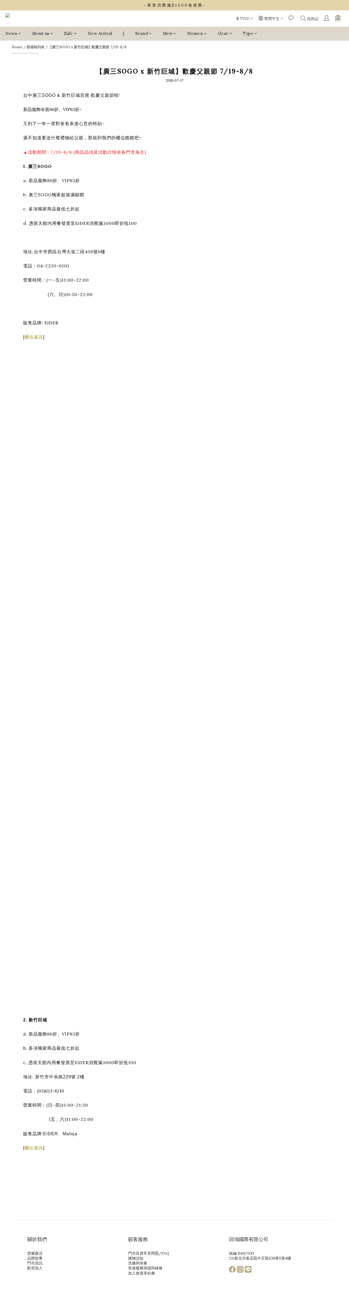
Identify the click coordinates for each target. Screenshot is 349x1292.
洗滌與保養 (137, 1263)
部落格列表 (35, 47)
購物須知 (135, 1258)
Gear (223, 33)
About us (40, 33)
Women (195, 33)
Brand (141, 33)
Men (167, 33)
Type (248, 33)
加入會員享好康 (141, 1273)
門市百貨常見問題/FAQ (148, 1253)
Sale (68, 33)
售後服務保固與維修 (145, 1268)
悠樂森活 (35, 1253)
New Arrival (100, 33)
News (11, 33)
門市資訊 (35, 1263)
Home (17, 47)
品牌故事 (35, 1258)
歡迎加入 (35, 1268)
